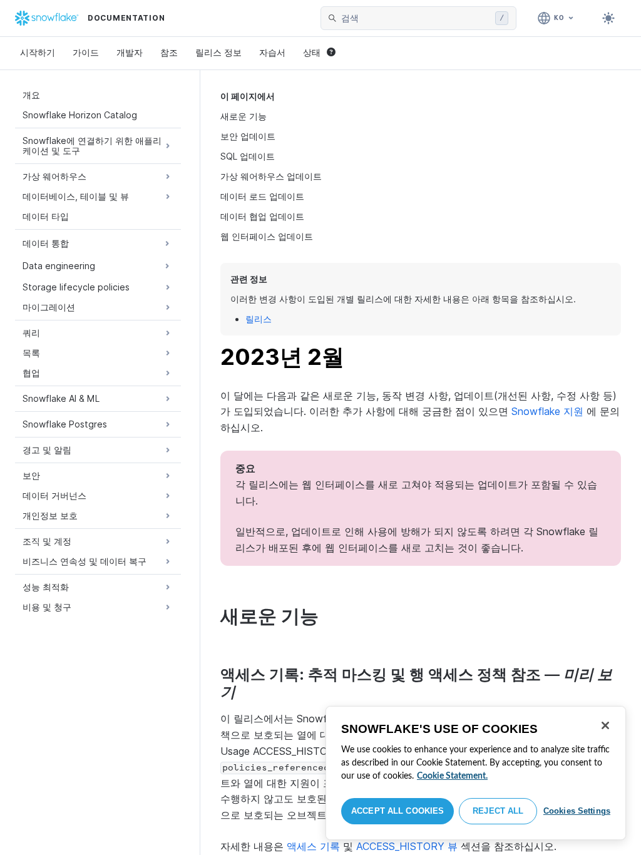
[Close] (605, 725)
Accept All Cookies (397, 811)
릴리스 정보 (218, 52)
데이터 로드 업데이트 (262, 196)
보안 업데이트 (247, 136)
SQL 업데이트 (247, 156)
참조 (169, 52)
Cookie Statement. (452, 776)
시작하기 (37, 52)
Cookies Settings (576, 811)
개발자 (129, 52)
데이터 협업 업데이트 (262, 216)
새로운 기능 (243, 116)
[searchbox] (415, 18)
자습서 (272, 52)
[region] (476, 773)
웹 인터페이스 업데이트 (266, 236)
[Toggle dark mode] (608, 18)
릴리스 (258, 319)
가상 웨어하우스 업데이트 (271, 176)
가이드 (86, 52)
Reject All (498, 811)
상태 (311, 52)
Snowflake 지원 (547, 411)
